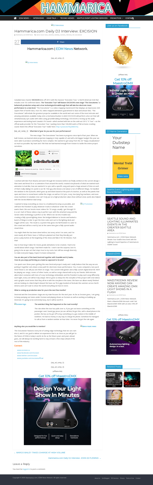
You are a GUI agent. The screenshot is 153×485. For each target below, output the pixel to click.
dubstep (56, 35)
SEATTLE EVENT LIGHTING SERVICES (92, 18)
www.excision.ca (23, 350)
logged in (26, 469)
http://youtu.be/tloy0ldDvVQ (67, 127)
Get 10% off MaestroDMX (57, 376)
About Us (97, 478)
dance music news (42, 35)
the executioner (77, 35)
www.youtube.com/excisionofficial (30, 358)
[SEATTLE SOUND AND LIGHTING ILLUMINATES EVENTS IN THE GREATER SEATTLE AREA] (123, 197)
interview (69, 35)
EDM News (64, 49)
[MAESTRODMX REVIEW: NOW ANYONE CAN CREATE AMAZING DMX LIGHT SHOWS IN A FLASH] (123, 259)
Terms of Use (130, 478)
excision (62, 35)
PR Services (115, 478)
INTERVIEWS (38, 18)
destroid (51, 35)
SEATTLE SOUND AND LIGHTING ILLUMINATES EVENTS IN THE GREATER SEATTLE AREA (122, 224)
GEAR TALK (51, 18)
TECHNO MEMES (67, 18)
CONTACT (129, 18)
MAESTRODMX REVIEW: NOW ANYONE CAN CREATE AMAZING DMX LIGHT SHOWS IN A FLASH (122, 286)
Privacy (122, 478)
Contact (138, 478)
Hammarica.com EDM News (24, 35)
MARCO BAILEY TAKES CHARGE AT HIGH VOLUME (39, 452)
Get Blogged (105, 478)
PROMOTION (115, 18)
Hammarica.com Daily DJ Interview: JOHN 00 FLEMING (74, 458)
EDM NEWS (24, 18)
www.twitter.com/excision (27, 355)
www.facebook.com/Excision (28, 353)
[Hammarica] (76, 1)
